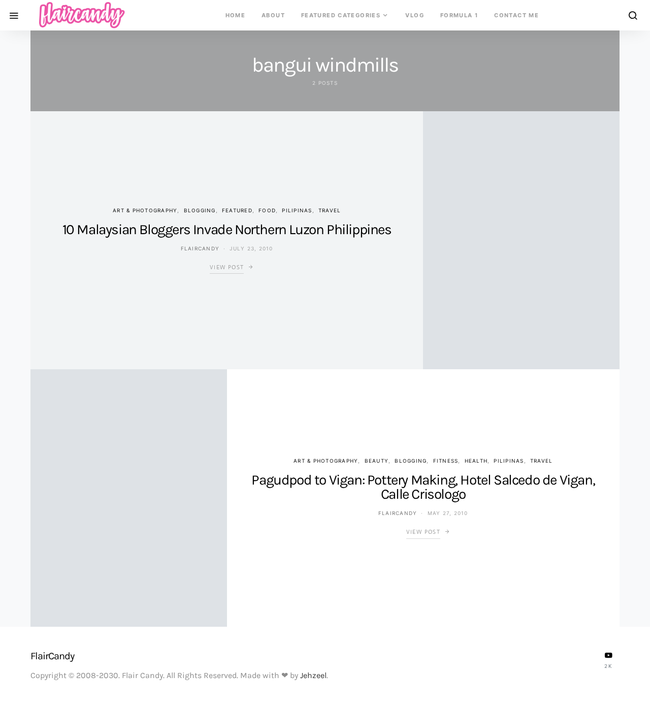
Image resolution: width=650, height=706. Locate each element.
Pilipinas (297, 210)
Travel (329, 210)
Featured (237, 210)
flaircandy (200, 248)
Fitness (446, 461)
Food (267, 210)
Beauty (377, 461)
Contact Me (516, 15)
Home (235, 15)
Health (476, 461)
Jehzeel (313, 675)
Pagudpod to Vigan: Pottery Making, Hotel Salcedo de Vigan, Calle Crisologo (423, 486)
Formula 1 (459, 15)
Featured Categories (340, 15)
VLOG (414, 15)
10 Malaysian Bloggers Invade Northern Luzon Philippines (227, 229)
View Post (227, 267)
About (273, 15)
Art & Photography (145, 210)
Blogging (200, 210)
